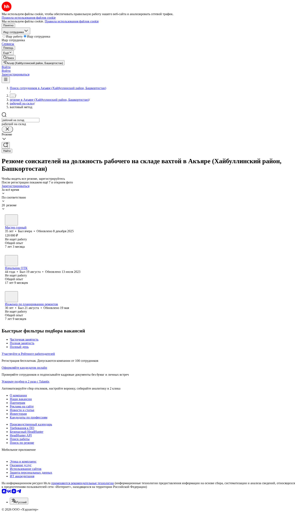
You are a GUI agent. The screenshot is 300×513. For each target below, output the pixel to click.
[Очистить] (7, 129)
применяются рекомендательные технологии (82, 483)
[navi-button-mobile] (6, 79)
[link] (9, 57)
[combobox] (20, 120)
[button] (6, 67)
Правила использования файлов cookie (72, 21)
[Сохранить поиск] (6, 145)
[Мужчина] (11, 219)
